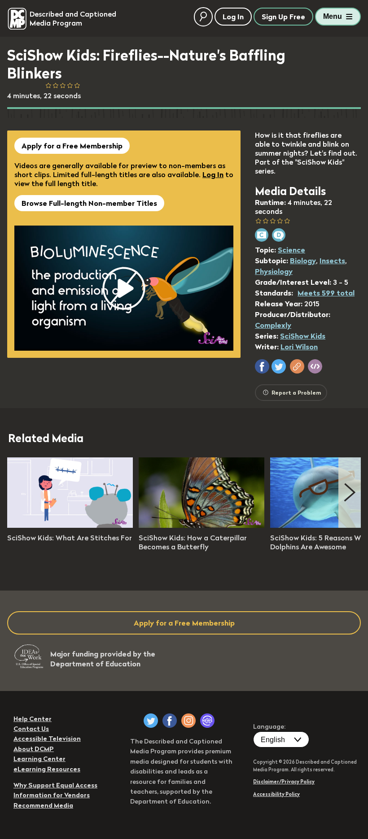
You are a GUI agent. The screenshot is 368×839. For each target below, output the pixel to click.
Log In (212, 174)
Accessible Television (47, 739)
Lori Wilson (299, 346)
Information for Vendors (51, 795)
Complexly (273, 325)
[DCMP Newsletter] (207, 720)
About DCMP (33, 749)
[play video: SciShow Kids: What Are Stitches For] (70, 525)
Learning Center (39, 759)
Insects (332, 260)
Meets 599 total (326, 292)
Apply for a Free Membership (72, 145)
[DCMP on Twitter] (151, 720)
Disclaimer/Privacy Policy (284, 781)
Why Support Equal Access (55, 785)
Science (291, 249)
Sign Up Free (283, 16)
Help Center (32, 719)
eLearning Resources (46, 769)
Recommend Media (43, 805)
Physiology (274, 271)
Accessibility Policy (276, 794)
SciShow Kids (302, 335)
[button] (262, 366)
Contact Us (31, 729)
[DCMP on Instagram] (188, 720)
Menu (332, 16)
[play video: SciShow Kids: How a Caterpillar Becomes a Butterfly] (201, 525)
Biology (303, 260)
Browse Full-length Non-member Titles (89, 203)
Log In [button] (233, 16)
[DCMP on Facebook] (169, 720)
